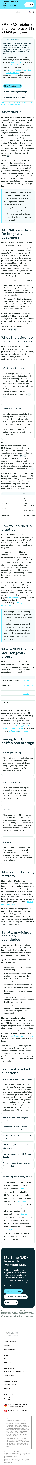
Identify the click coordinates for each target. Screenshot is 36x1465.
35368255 (22, 1239)
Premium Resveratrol (11, 65)
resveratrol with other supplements (15, 726)
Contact (7, 1388)
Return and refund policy (14, 1372)
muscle (27, 731)
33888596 (8, 1230)
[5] (25, 456)
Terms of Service (10, 1385)
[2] (12, 329)
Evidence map (17, 102)
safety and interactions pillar (22, 1036)
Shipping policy (9, 1375)
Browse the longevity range (15, 92)
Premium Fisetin (13, 73)
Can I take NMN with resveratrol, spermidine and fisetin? (16, 1128)
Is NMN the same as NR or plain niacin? (15, 1119)
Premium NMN (17, 62)
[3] (15, 329)
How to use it (24, 102)
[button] (3, 12)
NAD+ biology (10, 102)
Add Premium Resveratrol (15, 1297)
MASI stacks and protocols (12, 728)
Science (7, 1346)
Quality (12, 104)
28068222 (22, 1201)
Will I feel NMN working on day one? (17, 1080)
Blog (6, 1359)
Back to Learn (11, 1303)
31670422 (23, 1214)
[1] (8, 156)
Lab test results (10, 1349)
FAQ (19, 104)
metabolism (13, 731)
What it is (3, 102)
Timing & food (6, 104)
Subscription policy (11, 1381)
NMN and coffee (13, 598)
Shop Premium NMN (12, 86)
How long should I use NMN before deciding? (17, 1155)
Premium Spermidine (22, 70)
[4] (5, 397)
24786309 (22, 1189)
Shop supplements (11, 1342)
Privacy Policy (9, 1362)
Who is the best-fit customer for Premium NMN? (16, 1164)
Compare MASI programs (14, 97)
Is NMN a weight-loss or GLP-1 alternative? (15, 1146)
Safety (16, 104)
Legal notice (9, 1368)
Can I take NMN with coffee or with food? (17, 1137)
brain (21, 731)
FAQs (6, 1355)
